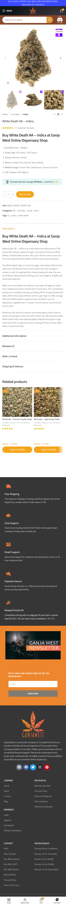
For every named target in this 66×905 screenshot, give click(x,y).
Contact (7, 796)
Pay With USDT (10, 864)
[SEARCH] (50, 20)
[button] (5, 58)
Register (8, 820)
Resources (40, 780)
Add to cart (25, 194)
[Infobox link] (33, 522)
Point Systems (41, 801)
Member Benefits (42, 786)
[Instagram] (40, 767)
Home (5, 114)
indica (13, 215)
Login (6, 815)
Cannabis (15, 114)
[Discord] (19, 767)
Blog (6, 801)
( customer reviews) (24, 128)
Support (8, 843)
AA (14, 211)
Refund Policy (10, 875)
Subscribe (33, 693)
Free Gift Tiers (41, 791)
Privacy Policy (10, 880)
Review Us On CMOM (44, 864)
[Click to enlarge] (8, 82)
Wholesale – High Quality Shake (47, 419)
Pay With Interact (11, 859)
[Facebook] (26, 767)
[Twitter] (33, 767)
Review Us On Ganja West (46, 869)
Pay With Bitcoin (11, 869)
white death (23, 215)
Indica (25, 114)
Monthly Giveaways (44, 807)
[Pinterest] (47, 767)
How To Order (10, 854)
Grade (29, 211)
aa (9, 215)
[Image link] (60, 20)
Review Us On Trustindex (46, 854)
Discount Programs (43, 796)
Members (9, 810)
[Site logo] (33, 11)
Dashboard (9, 825)
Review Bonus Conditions (46, 849)
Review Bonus (42, 843)
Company (8, 780)
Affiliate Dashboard (12, 831)
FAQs (6, 849)
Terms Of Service (11, 885)
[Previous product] (54, 114)
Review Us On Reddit (44, 859)
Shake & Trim (15, 422)
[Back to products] (58, 114)
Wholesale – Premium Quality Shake (17, 419)
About (6, 791)
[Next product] (62, 114)
